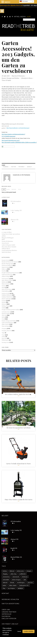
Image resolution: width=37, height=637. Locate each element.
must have (30, 582)
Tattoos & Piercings (7, 274)
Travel (3, 335)
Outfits (4, 308)
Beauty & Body (5, 260)
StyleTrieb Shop (6, 252)
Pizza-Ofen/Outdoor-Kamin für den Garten (18, 499)
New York (4, 338)
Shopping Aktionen (7, 330)
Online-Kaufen (13, 585)
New (8, 189)
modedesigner (21, 582)
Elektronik (5, 282)
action (3, 336)
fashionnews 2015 (24, 585)
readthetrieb (22, 574)
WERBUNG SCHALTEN (10, 599)
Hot (4, 189)
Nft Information (16, 201)
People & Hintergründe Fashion (11, 309)
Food (3, 319)
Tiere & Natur (6, 80)
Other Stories (5, 324)
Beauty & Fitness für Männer (10, 262)
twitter (13, 166)
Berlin (3, 317)
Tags (19, 189)
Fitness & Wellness (7, 265)
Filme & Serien (6, 284)
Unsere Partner (9, 612)
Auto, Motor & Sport (7, 280)
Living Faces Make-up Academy (11, 234)
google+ (29, 166)
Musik (3, 287)
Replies (14, 189)
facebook (5, 166)
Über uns (6, 609)
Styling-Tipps (5, 306)
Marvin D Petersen (18, 76)
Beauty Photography (7, 263)
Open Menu (2, 11)
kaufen (4, 585)
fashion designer (16, 579)
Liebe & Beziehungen (8, 322)
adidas (4, 236)
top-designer (11, 588)
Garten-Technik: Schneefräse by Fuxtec (18, 464)
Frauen (4, 300)
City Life (4, 315)
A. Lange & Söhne (7, 232)
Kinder (4, 302)
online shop (13, 574)
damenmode (15, 576)
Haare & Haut (5, 267)
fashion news (20, 571)
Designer (29, 571)
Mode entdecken (6, 299)
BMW (3, 239)
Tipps (3, 332)
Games (4, 286)
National (12, 571)
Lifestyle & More (26, 78)
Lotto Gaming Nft (16, 210)
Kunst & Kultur (6, 313)
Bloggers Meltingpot (8, 238)
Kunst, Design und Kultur (10, 78)
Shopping (4, 328)
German (25, 1)
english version (9, 618)
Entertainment (5, 278)
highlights (20, 588)
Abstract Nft (14, 219)
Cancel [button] (19, 631)
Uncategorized (5, 342)
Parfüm (4, 271)
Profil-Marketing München (9, 250)
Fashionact (25, 576)
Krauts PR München (7, 241)
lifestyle (12, 582)
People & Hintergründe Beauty (10, 273)
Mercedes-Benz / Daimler (9, 247)
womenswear (6, 576)
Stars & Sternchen (7, 289)
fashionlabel (6, 579)
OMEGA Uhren (6, 248)
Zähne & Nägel (6, 276)
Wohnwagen (5, 340)
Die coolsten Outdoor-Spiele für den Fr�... (18, 394)
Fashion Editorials (7, 295)
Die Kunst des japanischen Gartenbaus (18, 428)
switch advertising (10, 603)
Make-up (4, 269)
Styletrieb (5, 582)
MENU (7, 2)
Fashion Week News (7, 297)
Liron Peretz (5, 243)
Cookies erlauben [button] (28, 631)
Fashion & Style (6, 293)
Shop (4, 588)
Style (25, 579)
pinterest (21, 166)
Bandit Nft (14, 548)
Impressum (6, 614)
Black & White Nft (16, 557)
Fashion (5, 571)
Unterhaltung (5, 291)
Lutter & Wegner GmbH (8, 245)
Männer (4, 304)
